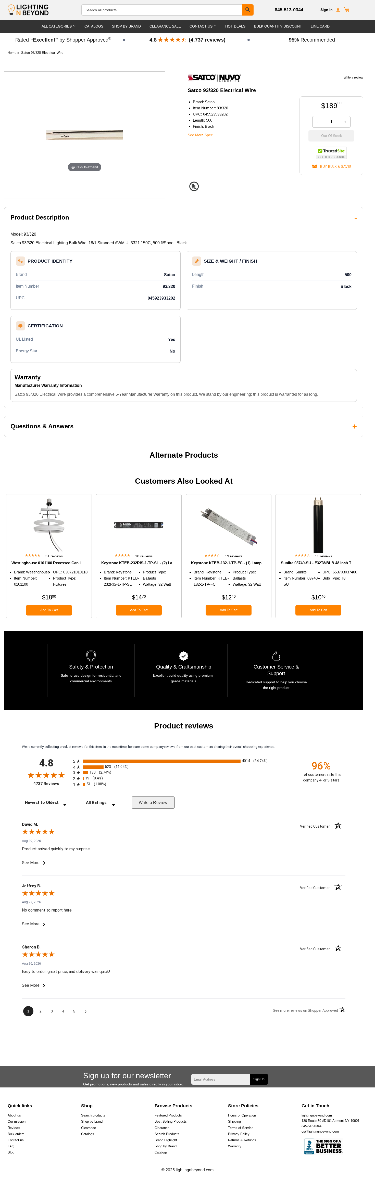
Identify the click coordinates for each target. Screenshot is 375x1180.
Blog (11, 1152)
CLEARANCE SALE (165, 26)
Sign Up (259, 1079)
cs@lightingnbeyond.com (320, 1131)
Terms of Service (240, 1128)
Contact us (16, 1140)
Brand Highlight (166, 1140)
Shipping (234, 1121)
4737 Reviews (51, 783)
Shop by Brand (166, 1146)
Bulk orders (16, 1134)
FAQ (11, 1146)
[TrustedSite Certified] (331, 153)
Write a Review (153, 802)
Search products (93, 1115)
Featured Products (168, 1115)
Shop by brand (92, 1121)
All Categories (57, 26)
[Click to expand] (84, 135)
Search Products (167, 1134)
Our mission (17, 1121)
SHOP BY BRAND (126, 26)
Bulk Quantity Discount (278, 26)
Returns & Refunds (242, 1140)
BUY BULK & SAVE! (334, 167)
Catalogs (93, 26)
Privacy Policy (238, 1134)
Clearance (88, 1128)
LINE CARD (320, 26)
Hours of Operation (242, 1115)
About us (14, 1115)
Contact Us (202, 26)
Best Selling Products (171, 1121)
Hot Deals (235, 26)
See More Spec (200, 135)
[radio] (183, 761)
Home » (13, 53)
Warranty (234, 1146)
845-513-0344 (289, 9)
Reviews (14, 1128)
